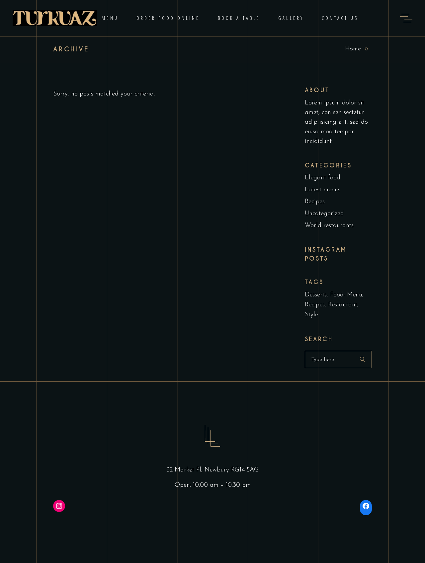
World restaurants (329, 225)
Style (311, 315)
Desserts (316, 295)
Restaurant (342, 305)
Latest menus (322, 190)
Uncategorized (324, 214)
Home (353, 49)
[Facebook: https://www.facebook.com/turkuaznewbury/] (366, 506)
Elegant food (322, 178)
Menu (354, 295)
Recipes (315, 202)
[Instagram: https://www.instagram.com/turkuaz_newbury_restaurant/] (59, 506)
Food (337, 295)
